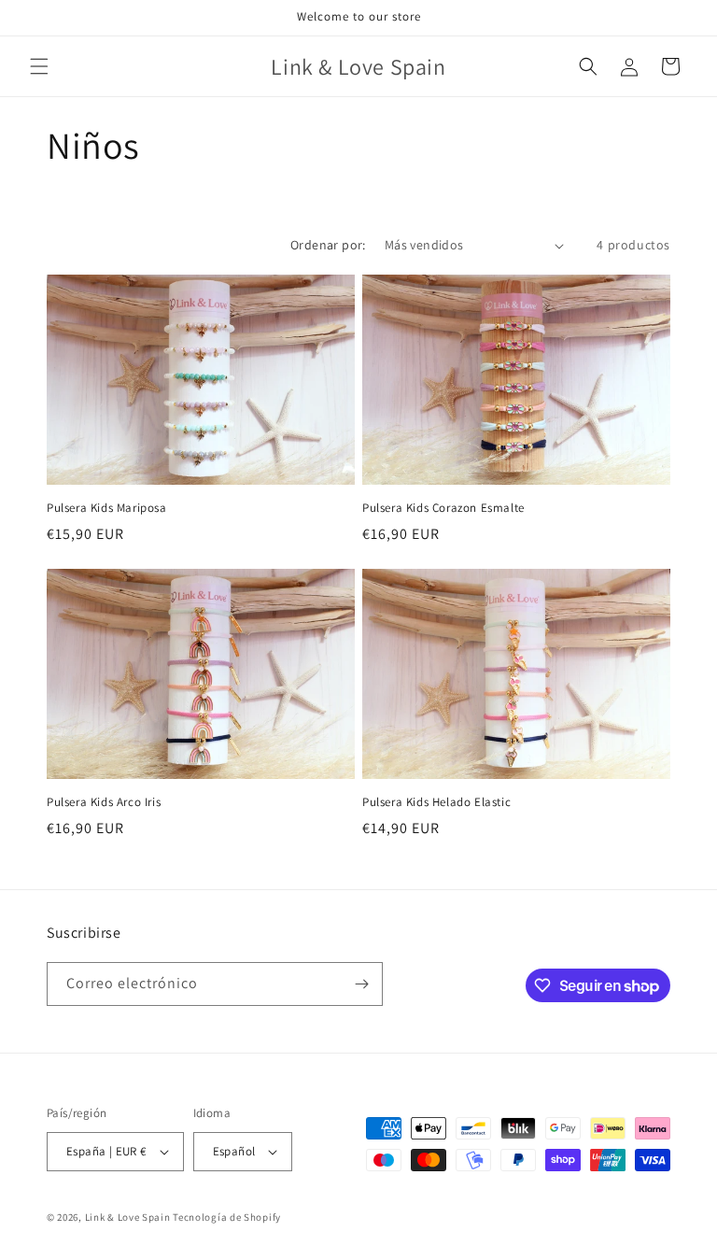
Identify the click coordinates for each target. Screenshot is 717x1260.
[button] (39, 66)
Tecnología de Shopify (227, 1217)
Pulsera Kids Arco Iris (104, 802)
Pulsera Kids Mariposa (107, 508)
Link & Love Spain (128, 1217)
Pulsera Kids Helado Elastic (436, 802)
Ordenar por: (328, 244)
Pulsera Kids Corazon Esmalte (443, 508)
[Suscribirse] (361, 984)
